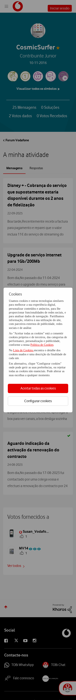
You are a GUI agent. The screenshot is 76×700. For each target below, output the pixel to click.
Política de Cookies (41, 344)
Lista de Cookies (23, 350)
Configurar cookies (38, 401)
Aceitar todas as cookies (38, 388)
